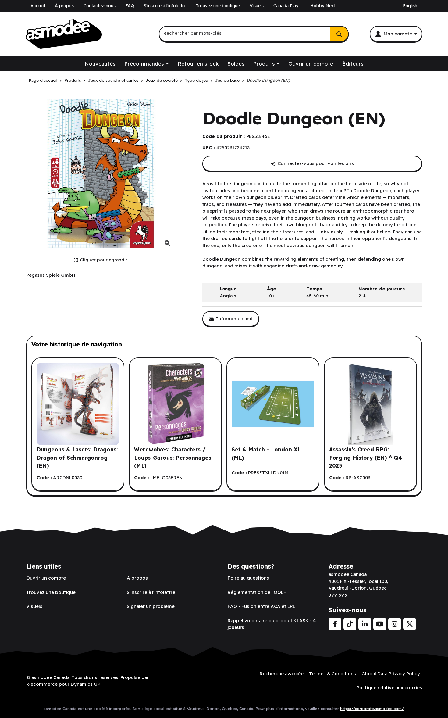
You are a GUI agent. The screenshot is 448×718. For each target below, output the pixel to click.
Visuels (257, 6)
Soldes (236, 63)
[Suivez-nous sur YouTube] (379, 624)
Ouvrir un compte (310, 63)
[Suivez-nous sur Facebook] (335, 624)
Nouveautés (100, 63)
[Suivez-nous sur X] (409, 624)
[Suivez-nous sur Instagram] (394, 624)
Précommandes (144, 63)
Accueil (37, 6)
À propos (64, 6)
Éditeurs (352, 63)
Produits (264, 63)
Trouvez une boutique (218, 6)
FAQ (129, 6)
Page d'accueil (43, 80)
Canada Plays (286, 6)
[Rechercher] (339, 34)
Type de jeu (196, 80)
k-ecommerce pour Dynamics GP (63, 684)
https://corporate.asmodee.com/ (372, 708)
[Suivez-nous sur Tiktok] (349, 624)
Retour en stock (198, 63)
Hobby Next (323, 6)
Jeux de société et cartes (113, 80)
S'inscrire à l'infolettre (165, 6)
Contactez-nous (100, 6)
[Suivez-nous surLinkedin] (364, 624)
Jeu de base (227, 80)
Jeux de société (162, 80)
